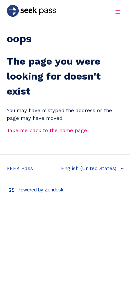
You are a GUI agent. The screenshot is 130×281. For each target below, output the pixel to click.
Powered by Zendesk (40, 189)
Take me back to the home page (47, 131)
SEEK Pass (20, 168)
